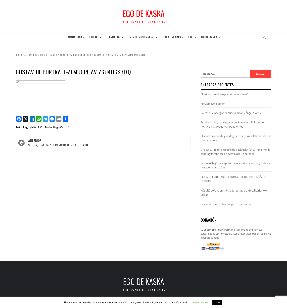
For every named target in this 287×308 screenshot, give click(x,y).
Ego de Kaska (144, 13)
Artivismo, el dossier (213, 103)
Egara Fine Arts (171, 37)
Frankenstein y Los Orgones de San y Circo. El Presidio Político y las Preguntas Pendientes (232, 125)
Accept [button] (217, 302)
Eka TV (192, 37)
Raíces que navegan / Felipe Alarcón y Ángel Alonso (231, 113)
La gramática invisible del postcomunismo (226, 204)
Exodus (93, 37)
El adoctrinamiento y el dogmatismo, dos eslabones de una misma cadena (236, 138)
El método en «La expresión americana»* (224, 94)
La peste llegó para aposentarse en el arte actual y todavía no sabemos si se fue (235, 165)
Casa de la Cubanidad (141, 37)
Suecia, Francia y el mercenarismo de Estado (58, 142)
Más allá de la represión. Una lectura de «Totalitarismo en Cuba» (234, 193)
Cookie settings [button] (200, 302)
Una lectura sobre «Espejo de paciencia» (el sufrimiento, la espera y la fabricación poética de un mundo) (235, 152)
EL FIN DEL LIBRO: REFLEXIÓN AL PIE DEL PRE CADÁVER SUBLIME (233, 179)
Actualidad (75, 37)
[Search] (264, 37)
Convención (113, 37)
